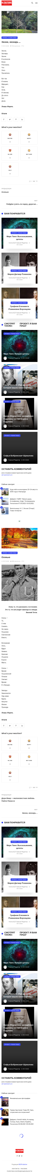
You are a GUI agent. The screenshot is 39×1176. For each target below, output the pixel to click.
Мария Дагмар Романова (19, 274)
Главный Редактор (22, 243)
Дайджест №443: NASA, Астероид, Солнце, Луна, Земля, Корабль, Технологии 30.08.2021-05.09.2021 (22, 1121)
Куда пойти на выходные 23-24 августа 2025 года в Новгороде (24, 490)
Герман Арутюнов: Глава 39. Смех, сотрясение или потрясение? (22, 1111)
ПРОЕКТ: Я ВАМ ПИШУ (9, 37)
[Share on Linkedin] (22, 725)
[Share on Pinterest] (16, 725)
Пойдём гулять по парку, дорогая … (22, 204)
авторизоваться (7, 475)
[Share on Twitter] (10, 725)
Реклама (24, 1168)
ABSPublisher (23, 1164)
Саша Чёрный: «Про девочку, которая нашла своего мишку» (18, 386)
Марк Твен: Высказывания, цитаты (19, 238)
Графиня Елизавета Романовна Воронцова (19, 308)
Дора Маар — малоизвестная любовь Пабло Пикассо (18, 799)
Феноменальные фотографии (20, 1098)
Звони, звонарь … (30, 813)
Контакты (16, 1168)
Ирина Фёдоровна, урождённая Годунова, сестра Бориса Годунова (18, 419)
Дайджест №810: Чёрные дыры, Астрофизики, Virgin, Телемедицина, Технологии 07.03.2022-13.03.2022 (22, 501)
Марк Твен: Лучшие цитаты (16, 353)
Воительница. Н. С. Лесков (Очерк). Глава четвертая (22, 509)
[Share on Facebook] (4, 725)
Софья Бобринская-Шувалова (18, 455)
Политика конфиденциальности (19, 1171)
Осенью (5, 192)
